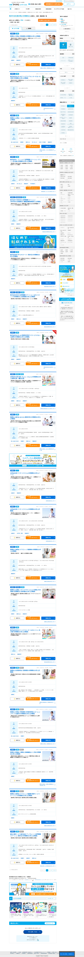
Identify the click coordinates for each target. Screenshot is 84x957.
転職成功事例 (38, 9)
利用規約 (49, 952)
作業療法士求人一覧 (31, 12)
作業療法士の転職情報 (22, 12)
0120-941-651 (34, 4)
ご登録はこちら (69, 279)
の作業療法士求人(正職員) (25, 36)
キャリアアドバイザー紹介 (59, 9)
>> (55, 24)
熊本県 (37, 12)
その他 (70, 97)
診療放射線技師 (44, 953)
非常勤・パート (63, 97)
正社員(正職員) (63, 94)
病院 (63, 57)
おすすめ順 (16, 28)
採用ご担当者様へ (59, 0)
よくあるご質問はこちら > (71, 295)
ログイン (69, 4)
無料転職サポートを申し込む (53, 4)
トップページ (10, 9)
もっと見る (66, 65)
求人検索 (27, 9)
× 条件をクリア (67, 31)
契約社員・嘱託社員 (71, 95)
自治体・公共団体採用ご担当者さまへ (26, 952)
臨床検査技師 (30, 953)
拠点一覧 (69, 9)
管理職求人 (63, 79)
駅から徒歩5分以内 (71, 80)
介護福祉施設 (70, 57)
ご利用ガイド (17, 9)
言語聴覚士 (24, 953)
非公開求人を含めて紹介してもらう (47, 20)
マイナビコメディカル (13, 12)
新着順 (29, 28)
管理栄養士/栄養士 (51, 953)
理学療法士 (12, 953)
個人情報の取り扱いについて (40, 952)
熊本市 (40, 12)
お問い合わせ (54, 952)
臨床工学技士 (36, 953)
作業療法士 (18, 953)
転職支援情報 (48, 9)
